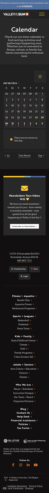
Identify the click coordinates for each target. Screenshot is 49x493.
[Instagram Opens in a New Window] (20, 465)
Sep (40, 155)
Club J (23, 348)
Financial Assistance (23, 420)
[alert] (24, 139)
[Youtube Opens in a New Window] (35, 465)
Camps (23, 344)
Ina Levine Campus (23, 393)
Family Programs (23, 352)
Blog (23, 409)
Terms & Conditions (13, 488)
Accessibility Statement (15, 486)
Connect (23, 372)
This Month (24, 155)
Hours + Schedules (23, 389)
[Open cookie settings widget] (4, 488)
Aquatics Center (23, 304)
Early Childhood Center (23, 340)
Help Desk (23, 416)
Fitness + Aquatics (23, 296)
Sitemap (29, 488)
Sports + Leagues (23, 316)
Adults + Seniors (23, 364)
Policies (23, 424)
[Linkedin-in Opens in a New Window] (28, 465)
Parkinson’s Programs (23, 308)
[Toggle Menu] (42, 14)
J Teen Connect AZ (23, 356)
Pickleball (23, 324)
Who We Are (23, 384)
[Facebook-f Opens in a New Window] (13, 465)
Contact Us (23, 412)
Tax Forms (23, 428)
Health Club (23, 300)
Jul (8, 155)
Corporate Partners (23, 401)
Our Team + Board (23, 397)
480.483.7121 (24, 260)
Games (23, 377)
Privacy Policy (36, 486)
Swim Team (23, 328)
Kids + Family (23, 336)
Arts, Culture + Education (23, 368)
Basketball (23, 320)
